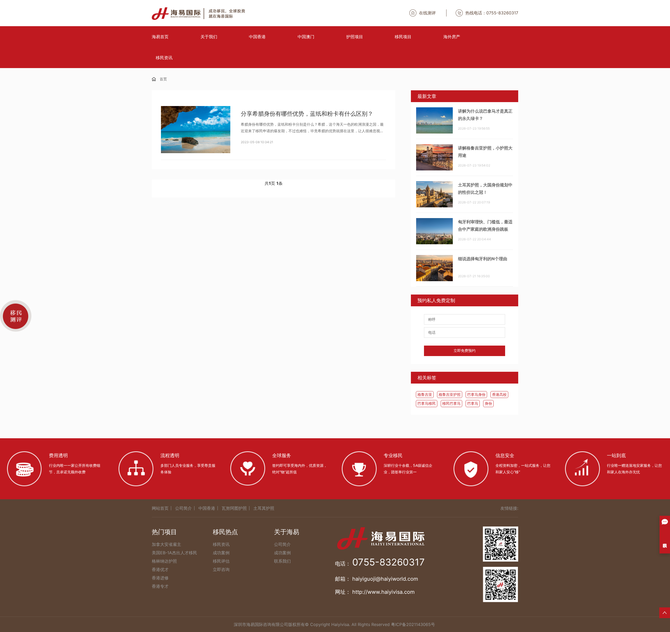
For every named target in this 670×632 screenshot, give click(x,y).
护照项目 (354, 36)
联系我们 (282, 561)
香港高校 (499, 394)
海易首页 (160, 36)
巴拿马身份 (476, 394)
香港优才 (160, 569)
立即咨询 (221, 569)
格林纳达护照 (164, 561)
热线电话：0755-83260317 (491, 12)
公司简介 (183, 508)
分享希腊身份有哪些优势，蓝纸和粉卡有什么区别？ (307, 113)
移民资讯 (164, 57)
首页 (163, 79)
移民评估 (221, 561)
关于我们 (208, 36)
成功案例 (221, 552)
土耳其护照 (263, 508)
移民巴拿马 (451, 403)
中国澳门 (306, 36)
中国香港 (257, 36)
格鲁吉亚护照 (450, 394)
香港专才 (160, 586)
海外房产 (451, 36)
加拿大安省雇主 (166, 544)
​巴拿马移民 (426, 403)
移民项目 (403, 36)
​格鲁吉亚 (424, 394)
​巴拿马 (472, 403)
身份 (488, 403)
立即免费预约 (465, 350)
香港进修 (160, 577)
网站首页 (160, 508)
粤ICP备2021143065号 (413, 624)
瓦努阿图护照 (234, 508)
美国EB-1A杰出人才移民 (174, 552)
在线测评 (427, 12)
